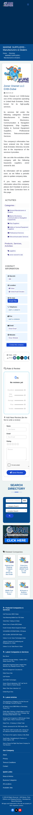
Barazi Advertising (16, 801)
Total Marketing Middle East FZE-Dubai (13, 617)
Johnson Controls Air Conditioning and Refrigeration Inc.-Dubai (13, 642)
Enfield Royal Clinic (8, 691)
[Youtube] (20, 810)
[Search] (10, 516)
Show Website (13, 338)
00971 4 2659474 (14, 310)
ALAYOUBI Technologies (9, 680)
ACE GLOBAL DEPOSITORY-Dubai (12, 634)
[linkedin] (25, 357)
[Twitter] (22, 357)
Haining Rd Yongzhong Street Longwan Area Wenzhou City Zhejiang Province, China (14, 665)
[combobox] (16, 505)
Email (8, 433)
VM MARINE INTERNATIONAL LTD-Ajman (14, 631)
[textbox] (16, 506)
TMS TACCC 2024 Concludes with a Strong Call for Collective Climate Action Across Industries (15, 730)
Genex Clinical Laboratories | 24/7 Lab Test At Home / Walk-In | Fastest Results (15, 684)
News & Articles (8, 776)
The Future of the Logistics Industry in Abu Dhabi (16, 735)
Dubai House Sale (7, 673)
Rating (9, 441)
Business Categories (9, 780)
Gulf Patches (6, 676)
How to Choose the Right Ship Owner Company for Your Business (16, 744)
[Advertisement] (16, 26)
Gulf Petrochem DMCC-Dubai (11, 614)
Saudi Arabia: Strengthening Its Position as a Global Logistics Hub (15, 739)
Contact (5, 766)
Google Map (13, 301)
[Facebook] (14, 357)
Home (5, 53)
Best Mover (6, 656)
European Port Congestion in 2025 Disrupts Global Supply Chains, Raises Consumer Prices (16, 718)
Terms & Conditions (9, 762)
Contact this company (17, 345)
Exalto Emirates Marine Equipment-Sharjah (14, 628)
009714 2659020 (14, 319)
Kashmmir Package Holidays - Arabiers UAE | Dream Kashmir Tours (15, 660)
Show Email (12, 328)
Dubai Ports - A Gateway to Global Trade (13, 723)
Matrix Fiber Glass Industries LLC (12, 688)
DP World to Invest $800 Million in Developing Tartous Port (15, 707)
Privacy (5, 758)
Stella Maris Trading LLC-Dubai (11, 621)
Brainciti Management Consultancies (12, 669)
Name (9, 426)
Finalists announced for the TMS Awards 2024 (15, 726)
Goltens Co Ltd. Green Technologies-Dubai (14, 638)
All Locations (7, 784)
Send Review (17, 473)
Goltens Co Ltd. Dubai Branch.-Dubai (13, 646)
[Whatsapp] (18, 357)
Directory (12, 53)
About (5, 755)
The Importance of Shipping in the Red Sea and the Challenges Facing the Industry (15, 702)
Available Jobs (8, 787)
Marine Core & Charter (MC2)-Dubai (12, 624)
